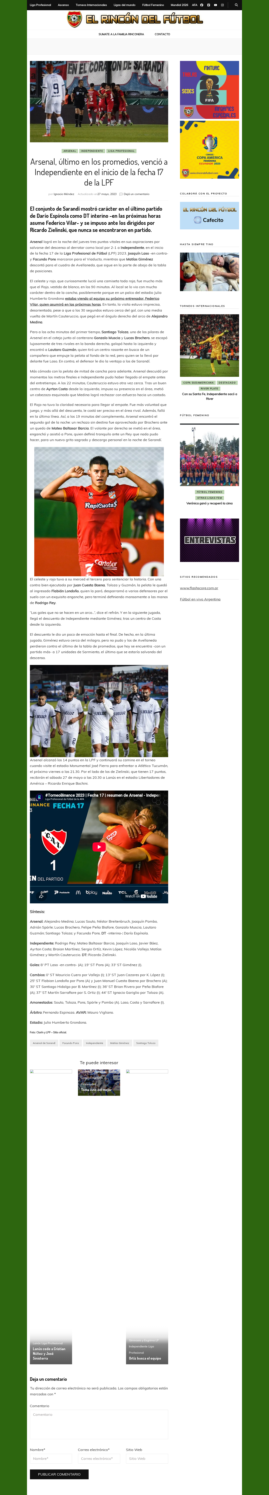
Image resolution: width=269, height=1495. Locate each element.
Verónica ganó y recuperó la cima (209, 503)
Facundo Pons (70, 1043)
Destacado (227, 382)
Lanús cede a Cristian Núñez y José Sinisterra (49, 1353)
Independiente (92, 151)
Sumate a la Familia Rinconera (121, 34)
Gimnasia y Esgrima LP (96, 1071)
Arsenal (70, 151)
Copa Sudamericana (198, 382)
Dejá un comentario (136, 194)
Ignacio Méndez (64, 194)
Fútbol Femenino (153, 5)
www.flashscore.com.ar (199, 588)
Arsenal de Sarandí (44, 1043)
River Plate (209, 388)
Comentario (39, 1406)
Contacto (162, 34)
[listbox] (209, 358)
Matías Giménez (119, 1043)
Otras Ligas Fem (209, 497)
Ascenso (63, 5)
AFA (194, 5)
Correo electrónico (94, 1449)
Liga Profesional (40, 5)
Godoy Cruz (88, 1078)
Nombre (37, 1449)
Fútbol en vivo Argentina (200, 599)
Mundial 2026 (179, 5)
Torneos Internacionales (91, 5)
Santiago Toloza (145, 1043)
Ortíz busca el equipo (145, 1358)
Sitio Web (134, 1449)
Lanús (37, 1343)
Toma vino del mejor (96, 1090)
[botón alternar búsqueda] (236, 5)
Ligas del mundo (124, 5)
